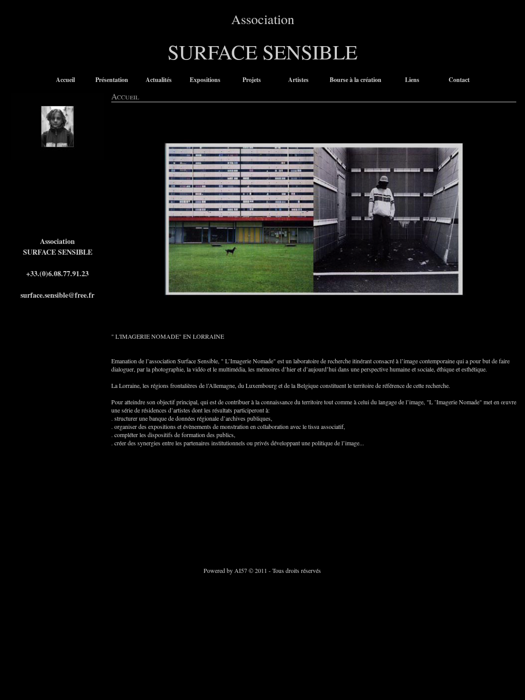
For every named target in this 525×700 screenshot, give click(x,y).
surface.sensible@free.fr (57, 295)
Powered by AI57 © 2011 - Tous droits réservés (262, 570)
